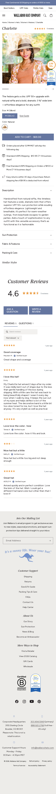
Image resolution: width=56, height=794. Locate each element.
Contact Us (28, 602)
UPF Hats (24, 8)
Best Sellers (9, 8)
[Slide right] (53, 89)
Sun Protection (28, 626)
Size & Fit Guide (28, 587)
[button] (4, 15)
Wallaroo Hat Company (18, 761)
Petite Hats (38, 8)
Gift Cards (28, 661)
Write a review (36, 310)
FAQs (28, 597)
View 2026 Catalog (28, 656)
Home (4, 22)
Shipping (28, 576)
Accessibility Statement (37, 766)
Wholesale (28, 666)
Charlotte (39, 22)
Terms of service (19, 766)
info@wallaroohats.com (42, 748)
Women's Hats (13, 22)
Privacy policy (47, 761)
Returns (28, 581)
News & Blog (28, 631)
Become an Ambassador (28, 637)
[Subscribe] (50, 540)
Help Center (28, 607)
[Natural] (4, 127)
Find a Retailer (28, 651)
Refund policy (34, 761)
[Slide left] (46, 89)
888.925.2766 (37, 725)
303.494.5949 (38, 722)
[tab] (26, 324)
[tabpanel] (28, 413)
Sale (50, 8)
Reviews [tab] (11, 323)
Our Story (28, 621)
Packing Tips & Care (28, 592)
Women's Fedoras (27, 22)
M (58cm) (9, 116)
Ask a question (12, 310)
